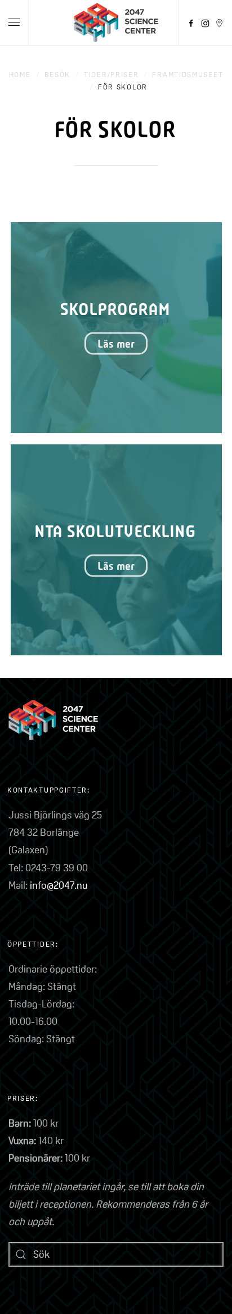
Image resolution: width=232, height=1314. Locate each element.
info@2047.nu (58, 885)
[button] (14, 22)
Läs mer (116, 343)
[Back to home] (116, 22)
